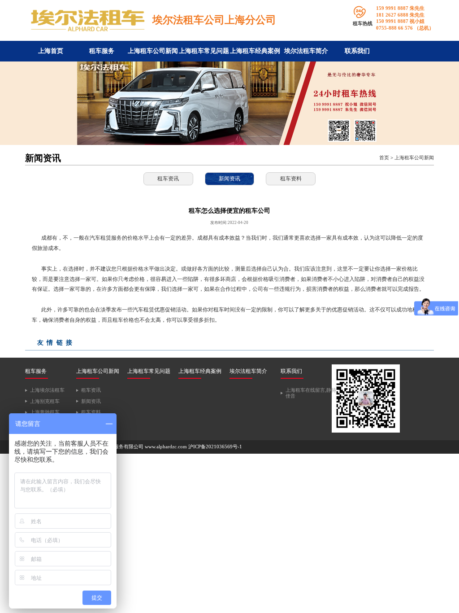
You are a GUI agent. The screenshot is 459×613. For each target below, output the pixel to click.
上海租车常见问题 (204, 51)
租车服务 (101, 51)
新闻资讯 (229, 178)
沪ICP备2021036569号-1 (215, 446)
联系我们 (357, 51)
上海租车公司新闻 (153, 51)
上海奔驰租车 (45, 412)
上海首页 (50, 51)
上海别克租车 (45, 401)
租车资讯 (168, 178)
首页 (384, 157)
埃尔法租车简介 (306, 51)
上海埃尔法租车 (47, 390)
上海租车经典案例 (255, 51)
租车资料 (291, 178)
